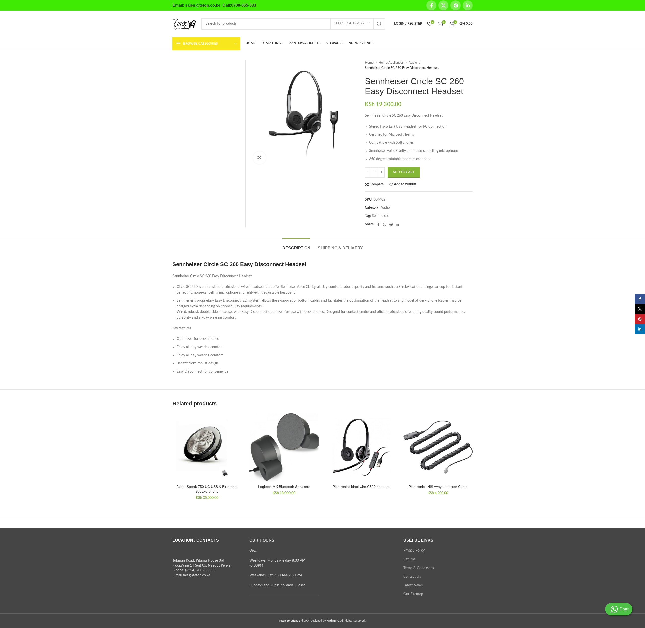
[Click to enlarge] (259, 157)
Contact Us (412, 576)
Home (369, 62)
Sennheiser (380, 216)
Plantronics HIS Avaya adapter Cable (438, 487)
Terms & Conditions (418, 568)
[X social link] (443, 5)
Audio (413, 62)
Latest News (413, 585)
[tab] (296, 245)
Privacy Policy (414, 550)
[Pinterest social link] (455, 5)
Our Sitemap (413, 594)
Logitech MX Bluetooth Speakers (284, 487)
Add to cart (403, 172)
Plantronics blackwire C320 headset (361, 487)
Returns (409, 559)
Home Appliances (391, 62)
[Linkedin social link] (468, 5)
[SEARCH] (379, 24)
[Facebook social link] (431, 5)
